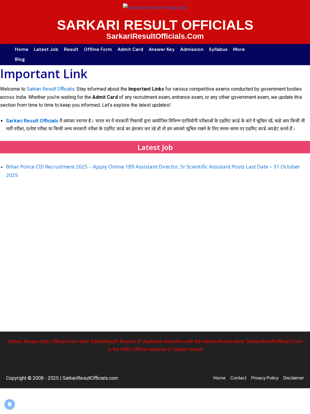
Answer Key (162, 49)
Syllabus (218, 49)
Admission (191, 49)
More (239, 49)
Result (71, 49)
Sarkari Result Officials (50, 89)
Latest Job (46, 49)
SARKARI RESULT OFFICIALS (155, 25)
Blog (20, 59)
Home (21, 49)
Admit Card (130, 49)
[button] (240, 50)
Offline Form (98, 49)
